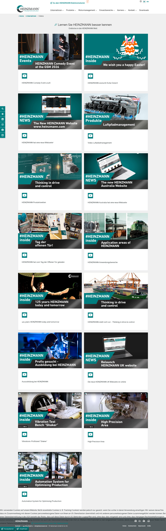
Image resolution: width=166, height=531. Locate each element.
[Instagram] (2, 124)
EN (148, 1)
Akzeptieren (9, 529)
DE (144, 1)
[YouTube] (2, 135)
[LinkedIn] (2, 119)
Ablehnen (23, 529)
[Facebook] (2, 130)
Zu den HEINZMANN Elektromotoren (69, 3)
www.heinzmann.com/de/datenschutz (51, 523)
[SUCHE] (2, 108)
